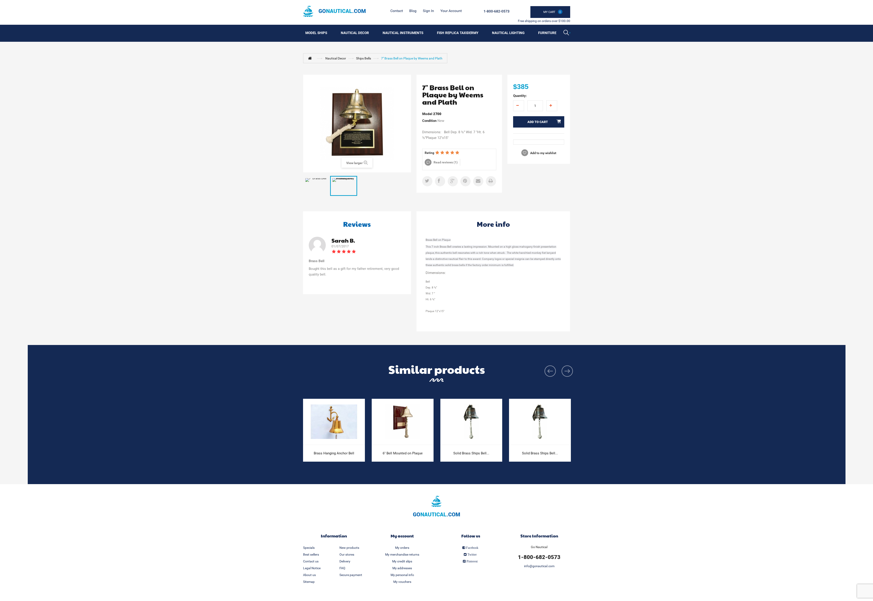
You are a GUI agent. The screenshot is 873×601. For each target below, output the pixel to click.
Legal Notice (312, 568)
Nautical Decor (355, 33)
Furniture (547, 33)
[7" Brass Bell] (316, 186)
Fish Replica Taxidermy (457, 33)
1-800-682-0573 (496, 11)
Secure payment (350, 575)
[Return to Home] (311, 58)
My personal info (402, 575)
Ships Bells (363, 58)
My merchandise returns (402, 554)
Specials (309, 547)
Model (427, 114)
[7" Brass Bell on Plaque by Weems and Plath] (343, 186)
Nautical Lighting (508, 33)
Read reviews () (445, 162)
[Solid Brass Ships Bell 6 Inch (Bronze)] (471, 422)
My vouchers (402, 582)
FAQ (342, 568)
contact (396, 11)
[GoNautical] (334, 11)
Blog (412, 11)
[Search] (566, 33)
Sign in (428, 11)
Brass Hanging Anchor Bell (334, 453)
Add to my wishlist (542, 153)
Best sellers (311, 554)
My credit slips (402, 561)
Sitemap (309, 582)
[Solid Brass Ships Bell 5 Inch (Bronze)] (540, 422)
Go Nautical (539, 547)
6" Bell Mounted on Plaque (403, 453)
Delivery (344, 561)
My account (402, 536)
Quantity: (520, 96)
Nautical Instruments (403, 33)
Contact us (311, 561)
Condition (429, 121)
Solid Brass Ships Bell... (471, 453)
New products (349, 547)
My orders (402, 547)
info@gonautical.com (539, 566)
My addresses (402, 568)
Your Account (451, 11)
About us (309, 575)
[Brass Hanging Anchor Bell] (334, 422)
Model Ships (316, 33)
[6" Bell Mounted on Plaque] (403, 422)
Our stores (346, 554)
